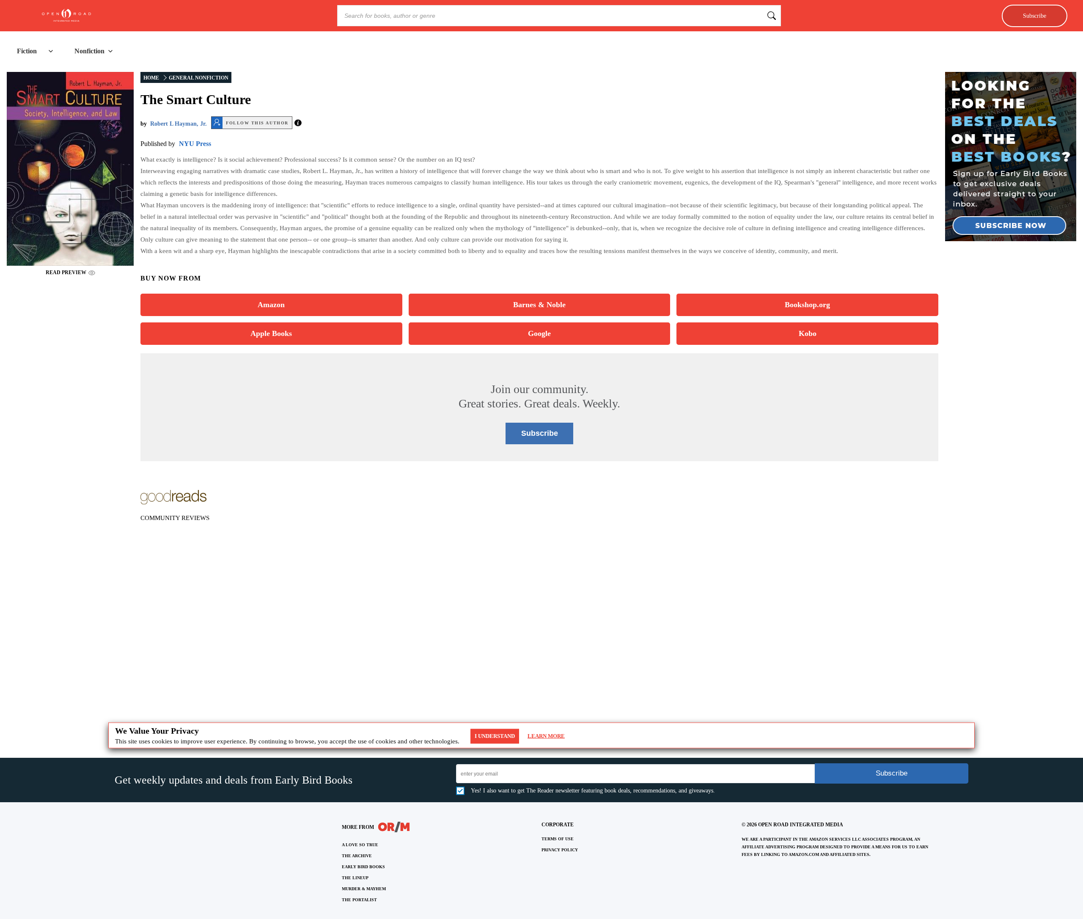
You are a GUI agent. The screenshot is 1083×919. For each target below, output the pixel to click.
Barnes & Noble (539, 304)
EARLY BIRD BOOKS (363, 866)
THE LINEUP (355, 877)
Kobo (807, 333)
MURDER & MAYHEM (364, 888)
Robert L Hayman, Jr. (178, 124)
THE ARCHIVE (357, 855)
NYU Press (195, 143)
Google (539, 333)
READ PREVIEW (66, 272)
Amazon (271, 304)
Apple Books (271, 333)
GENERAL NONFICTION (198, 78)
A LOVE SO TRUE (360, 844)
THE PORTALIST (359, 899)
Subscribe (1034, 15)
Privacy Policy (560, 849)
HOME (151, 78)
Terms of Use (558, 838)
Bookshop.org (807, 304)
